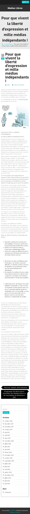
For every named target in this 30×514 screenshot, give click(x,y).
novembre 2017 (9, 426)
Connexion (8, 492)
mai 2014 (7, 483)
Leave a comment (19, 85)
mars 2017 (8, 438)
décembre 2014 (9, 475)
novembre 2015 (9, 455)
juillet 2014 (8, 478)
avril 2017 (7, 435)
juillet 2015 (8, 463)
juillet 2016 (8, 444)
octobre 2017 (8, 429)
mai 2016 (7, 449)
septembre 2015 (9, 461)
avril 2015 (7, 469)
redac (8, 85)
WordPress (12, 510)
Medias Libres (15, 8)
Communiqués (8, 44)
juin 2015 (7, 466)
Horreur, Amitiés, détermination (15, 387)
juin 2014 (7, 481)
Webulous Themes (15, 512)
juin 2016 (7, 446)
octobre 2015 (8, 458)
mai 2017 (7, 432)
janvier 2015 (8, 472)
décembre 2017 (9, 424)
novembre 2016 (9, 441)
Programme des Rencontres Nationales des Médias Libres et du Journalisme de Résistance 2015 (15, 394)
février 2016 (8, 452)
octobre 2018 (8, 421)
